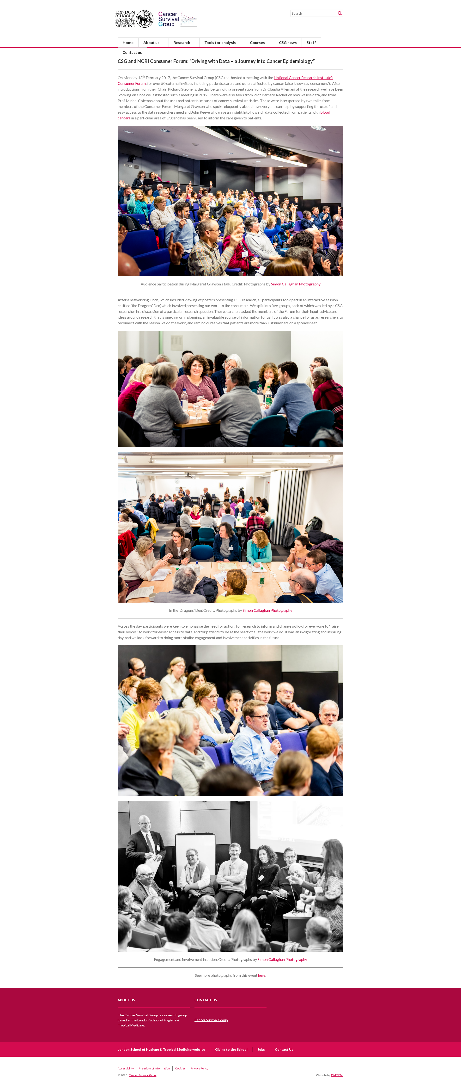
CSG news (288, 42)
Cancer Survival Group (211, 1020)
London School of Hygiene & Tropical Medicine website (161, 1049)
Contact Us (284, 1049)
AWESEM (337, 1075)
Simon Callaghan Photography (296, 284)
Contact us (132, 52)
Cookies (180, 1068)
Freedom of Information (154, 1068)
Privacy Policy (199, 1068)
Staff (311, 42)
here (261, 975)
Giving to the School (231, 1049)
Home (128, 42)
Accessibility (126, 1068)
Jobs (261, 1049)
